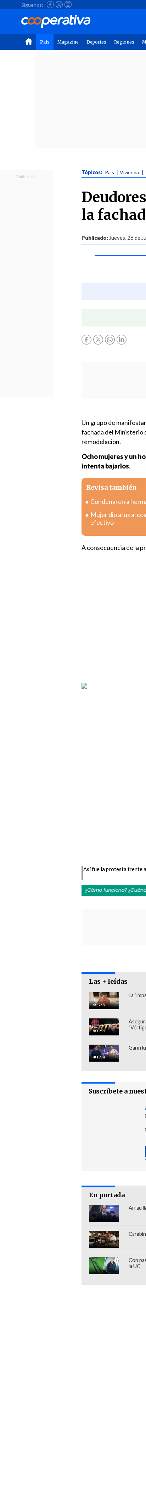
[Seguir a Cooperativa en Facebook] (50, 4)
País (45, 42)
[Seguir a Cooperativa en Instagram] (68, 4)
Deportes (96, 42)
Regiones (124, 42)
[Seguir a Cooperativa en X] (59, 4)
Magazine (68, 42)
